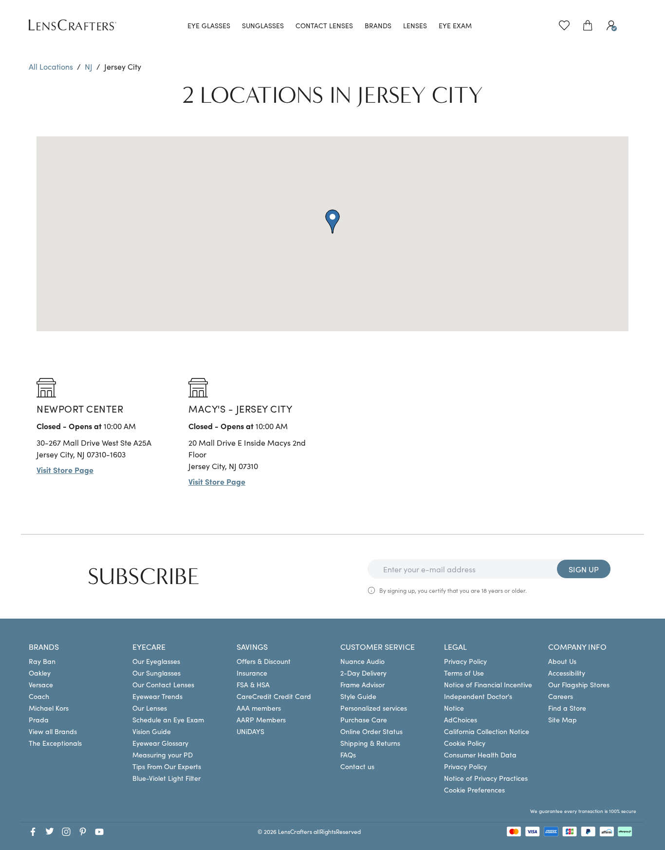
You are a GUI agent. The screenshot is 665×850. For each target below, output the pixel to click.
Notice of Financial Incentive (488, 684)
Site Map (562, 719)
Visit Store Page (65, 469)
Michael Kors (49, 708)
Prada (39, 719)
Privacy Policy (465, 661)
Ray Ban (42, 661)
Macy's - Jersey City (240, 408)
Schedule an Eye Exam (168, 719)
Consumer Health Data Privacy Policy (480, 760)
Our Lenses (149, 708)
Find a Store (567, 708)
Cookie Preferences (474, 789)
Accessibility (566, 673)
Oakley (40, 673)
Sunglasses (263, 25)
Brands (378, 25)
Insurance (252, 673)
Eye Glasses (208, 25)
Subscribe (144, 576)
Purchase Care (363, 719)
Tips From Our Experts (166, 766)
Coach (39, 696)
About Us (562, 661)
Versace (41, 684)
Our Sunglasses (156, 673)
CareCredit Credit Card (274, 696)
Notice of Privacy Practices (486, 778)
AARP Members (261, 719)
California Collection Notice (486, 731)
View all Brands (53, 731)
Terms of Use (464, 673)
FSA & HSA (253, 684)
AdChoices (460, 719)
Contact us (357, 766)
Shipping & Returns (370, 743)
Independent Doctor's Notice (478, 702)
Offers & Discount (264, 661)
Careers (560, 696)
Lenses (415, 25)
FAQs (348, 754)
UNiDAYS (250, 731)
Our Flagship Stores (579, 684)
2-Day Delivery (363, 673)
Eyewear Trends (157, 696)
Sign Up (584, 569)
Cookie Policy (464, 743)
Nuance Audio (362, 661)
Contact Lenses (324, 25)
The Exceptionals (55, 743)
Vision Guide (151, 731)
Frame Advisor (362, 684)
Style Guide (358, 696)
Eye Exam (455, 25)
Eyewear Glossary (160, 743)
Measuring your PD (162, 754)
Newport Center (80, 408)
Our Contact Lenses (163, 684)
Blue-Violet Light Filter (166, 778)
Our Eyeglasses (156, 661)
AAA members (259, 708)
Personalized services (373, 708)
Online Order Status (371, 731)
